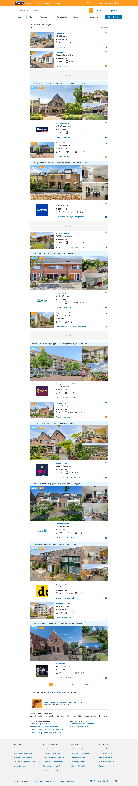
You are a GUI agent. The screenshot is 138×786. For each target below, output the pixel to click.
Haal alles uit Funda (50, 770)
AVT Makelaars (61, 47)
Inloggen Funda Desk (79, 766)
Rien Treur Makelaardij (64, 307)
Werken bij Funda (105, 753)
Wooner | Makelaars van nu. (66, 398)
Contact (102, 766)
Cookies (55, 781)
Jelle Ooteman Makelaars (65, 677)
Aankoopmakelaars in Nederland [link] (82, 724)
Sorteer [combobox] (100, 27)
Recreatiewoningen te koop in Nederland (45, 736)
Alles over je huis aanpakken (53, 762)
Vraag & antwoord (20, 766)
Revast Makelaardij (63, 417)
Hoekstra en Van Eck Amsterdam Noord (71, 327)
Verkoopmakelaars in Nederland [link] (82, 727)
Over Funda (103, 749)
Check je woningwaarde (23, 753)
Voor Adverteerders (106, 757)
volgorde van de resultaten (56, 692)
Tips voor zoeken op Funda (53, 766)
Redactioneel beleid (106, 762)
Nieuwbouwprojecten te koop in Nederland (46, 733)
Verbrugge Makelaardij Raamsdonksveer (71, 247)
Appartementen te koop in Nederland (44, 727)
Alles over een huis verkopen (54, 757)
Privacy (34, 781)
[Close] (105, 692)
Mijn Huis (46, 749)
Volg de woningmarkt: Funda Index (27, 762)
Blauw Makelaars (62, 157)
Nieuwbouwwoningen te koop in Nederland (46, 730)
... (81, 684)
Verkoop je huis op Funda (23, 749)
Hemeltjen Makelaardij (64, 617)
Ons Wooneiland (62, 66)
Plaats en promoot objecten (81, 753)
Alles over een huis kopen (53, 753)
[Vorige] (44, 684)
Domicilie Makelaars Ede (65, 598)
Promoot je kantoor (78, 757)
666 (86, 684)
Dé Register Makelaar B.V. (66, 538)
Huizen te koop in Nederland (40, 724)
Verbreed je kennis (78, 762)
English (121, 781)
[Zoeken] (91, 10)
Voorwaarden (44, 781)
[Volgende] (94, 684)
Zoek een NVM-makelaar (23, 757)
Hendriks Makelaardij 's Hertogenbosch (70, 217)
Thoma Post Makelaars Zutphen (68, 477)
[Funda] (19, 3)
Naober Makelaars (63, 137)
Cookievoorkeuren (67, 781)
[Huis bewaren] (106, 33)
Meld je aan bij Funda (79, 749)
